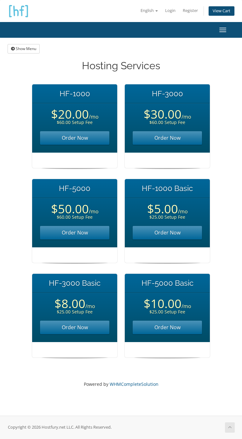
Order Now (75, 137)
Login (170, 10)
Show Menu (25, 48)
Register (190, 10)
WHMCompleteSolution (134, 384)
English (148, 10)
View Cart (221, 11)
